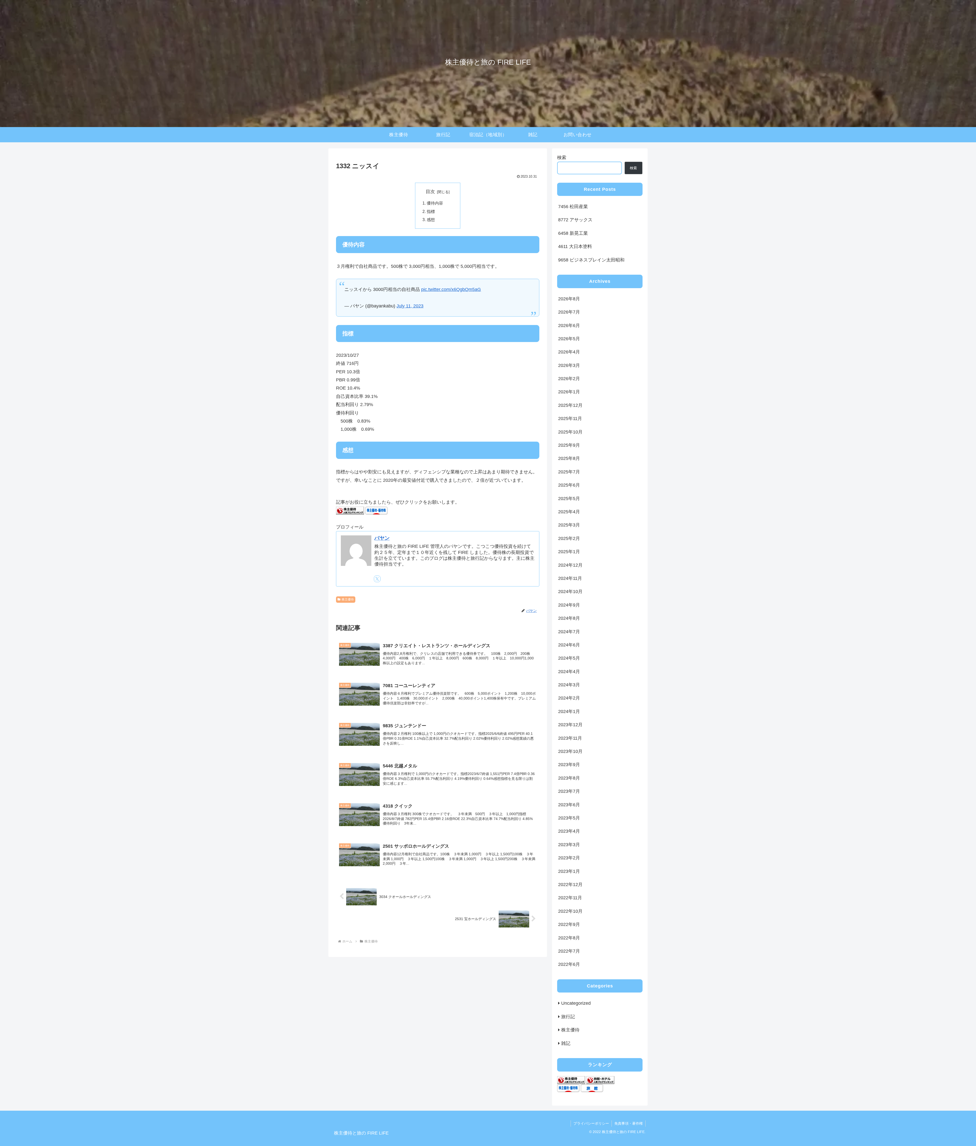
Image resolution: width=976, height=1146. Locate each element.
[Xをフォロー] (377, 579)
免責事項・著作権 (628, 1123)
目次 (430, 191)
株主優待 (348, 599)
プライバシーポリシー (591, 1123)
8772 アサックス (575, 219)
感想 (431, 219)
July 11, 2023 (409, 305)
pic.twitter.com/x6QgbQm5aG (451, 289)
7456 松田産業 (573, 206)
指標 (431, 211)
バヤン (382, 538)
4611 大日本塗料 (575, 246)
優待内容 (435, 203)
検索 (561, 157)
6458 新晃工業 (573, 233)
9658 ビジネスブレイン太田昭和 (591, 259)
